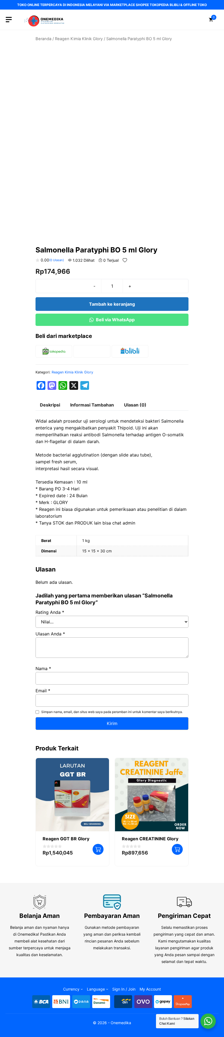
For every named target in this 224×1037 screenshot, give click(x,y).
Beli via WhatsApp (115, 319)
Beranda (43, 38)
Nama (43, 668)
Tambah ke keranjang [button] (98, 849)
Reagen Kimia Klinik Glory (79, 38)
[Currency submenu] (82, 989)
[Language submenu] (107, 989)
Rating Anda (50, 612)
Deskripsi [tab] (50, 405)
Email (43, 690)
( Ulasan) (56, 260)
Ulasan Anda (50, 634)
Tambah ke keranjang (112, 304)
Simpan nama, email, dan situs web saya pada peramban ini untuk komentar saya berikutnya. (112, 712)
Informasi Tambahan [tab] (92, 405)
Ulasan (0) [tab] (135, 405)
